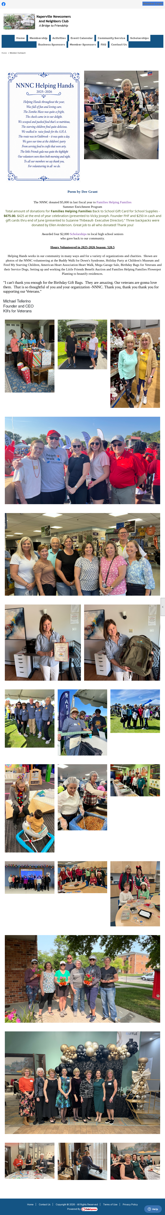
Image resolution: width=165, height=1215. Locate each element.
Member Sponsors (83, 44)
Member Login (153, 3)
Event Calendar (82, 38)
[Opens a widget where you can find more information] (153, 1209)
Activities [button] (59, 38)
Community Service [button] (111, 38)
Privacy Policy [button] (130, 1204)
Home (20, 38)
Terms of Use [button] (110, 1204)
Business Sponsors (51, 44)
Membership (39, 38)
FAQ (103, 44)
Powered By (74, 1209)
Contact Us (119, 44)
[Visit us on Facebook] (4, 4)
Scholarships (139, 38)
